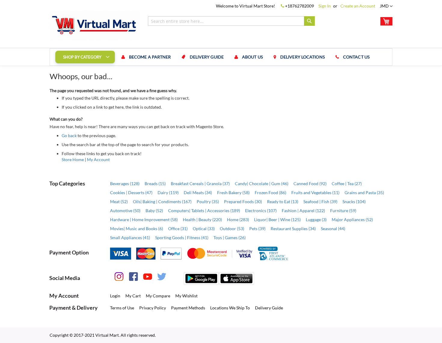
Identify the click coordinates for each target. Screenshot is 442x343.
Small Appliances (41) (130, 237)
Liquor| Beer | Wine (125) (277, 219)
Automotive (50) (125, 210)
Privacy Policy (152, 307)
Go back (69, 135)
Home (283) (238, 219)
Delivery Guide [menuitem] (207, 56)
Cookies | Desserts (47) (131, 192)
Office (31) (178, 228)
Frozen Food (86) (270, 192)
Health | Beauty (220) (202, 219)
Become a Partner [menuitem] (150, 56)
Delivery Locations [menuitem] (302, 56)
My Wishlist (186, 295)
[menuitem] (85, 57)
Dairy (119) (168, 192)
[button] (386, 6)
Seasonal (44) (333, 228)
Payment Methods (188, 307)
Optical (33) (204, 228)
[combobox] (231, 21)
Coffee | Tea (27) (347, 183)
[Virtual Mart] (95, 25)
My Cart (133, 295)
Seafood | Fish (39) (320, 201)
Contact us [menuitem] (356, 56)
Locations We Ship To (230, 307)
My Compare (158, 295)
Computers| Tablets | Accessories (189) (204, 210)
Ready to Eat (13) (282, 201)
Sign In (324, 5)
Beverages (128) (125, 183)
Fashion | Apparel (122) (303, 210)
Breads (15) (155, 183)
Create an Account (357, 5)
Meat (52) (119, 201)
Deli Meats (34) (198, 192)
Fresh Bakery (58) (233, 192)
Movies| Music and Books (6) (136, 228)
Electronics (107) (261, 210)
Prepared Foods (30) (243, 201)
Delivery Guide (269, 307)
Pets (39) (257, 228)
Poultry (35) (208, 201)
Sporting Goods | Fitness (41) (181, 237)
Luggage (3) (316, 219)
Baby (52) (154, 210)
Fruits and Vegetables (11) (315, 192)
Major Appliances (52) (352, 219)
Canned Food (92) (310, 183)
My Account (98, 159)
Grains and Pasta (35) (364, 192)
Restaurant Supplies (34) (293, 228)
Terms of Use (122, 307)
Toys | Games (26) (229, 237)
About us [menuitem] (252, 56)
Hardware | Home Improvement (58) (144, 219)
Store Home (73, 159)
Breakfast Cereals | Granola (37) (200, 183)
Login (115, 295)
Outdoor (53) (232, 228)
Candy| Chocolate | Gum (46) (261, 183)
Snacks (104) (354, 201)
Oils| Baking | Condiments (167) (162, 201)
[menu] (221, 57)
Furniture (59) (343, 210)
